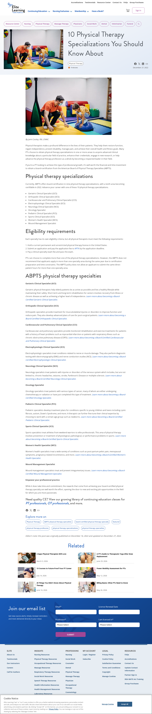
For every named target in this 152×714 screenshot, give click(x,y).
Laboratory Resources (43, 694)
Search (138, 24)
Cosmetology (71, 692)
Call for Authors (13, 672)
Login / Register (89, 655)
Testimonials (90, 2)
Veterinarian (117, 24)
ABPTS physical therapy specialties (58, 522)
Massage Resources (42, 668)
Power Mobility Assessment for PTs (111, 568)
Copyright (106, 672)
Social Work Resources (43, 676)
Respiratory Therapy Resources (47, 672)
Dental (104, 24)
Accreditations (77, 2)
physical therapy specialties (93, 528)
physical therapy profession (38, 528)
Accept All (124, 704)
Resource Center (104, 2)
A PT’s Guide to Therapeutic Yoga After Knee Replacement (115, 555)
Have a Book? (98, 11)
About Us (11, 655)
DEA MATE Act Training (134, 679)
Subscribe (87, 659)
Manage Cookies (109, 676)
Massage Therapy (61, 24)
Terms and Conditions (111, 668)
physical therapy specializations (65, 528)
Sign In (138, 10)
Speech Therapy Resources (45, 680)
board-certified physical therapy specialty (92, 522)
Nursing (27, 24)
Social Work (92, 24)
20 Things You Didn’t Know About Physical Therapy (54, 584)
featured (116, 522)
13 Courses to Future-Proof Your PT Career (54, 568)
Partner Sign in (131, 675)
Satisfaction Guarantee (111, 663)
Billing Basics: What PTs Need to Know (112, 583)
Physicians (78, 24)
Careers (10, 668)
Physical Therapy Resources (45, 659)
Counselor (70, 663)
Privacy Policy (108, 655)
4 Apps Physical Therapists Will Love (52, 554)
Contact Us (117, 2)
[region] (76, 704)
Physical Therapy (42, 24)
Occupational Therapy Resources (47, 663)
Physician (69, 680)
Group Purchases (137, 2)
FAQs (126, 2)
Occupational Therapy (71, 686)
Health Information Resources (46, 685)
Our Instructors (13, 663)
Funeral (130, 24)
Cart (128, 10)
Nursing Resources (42, 655)
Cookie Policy (107, 659)
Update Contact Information (131, 669)
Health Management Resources (47, 689)
